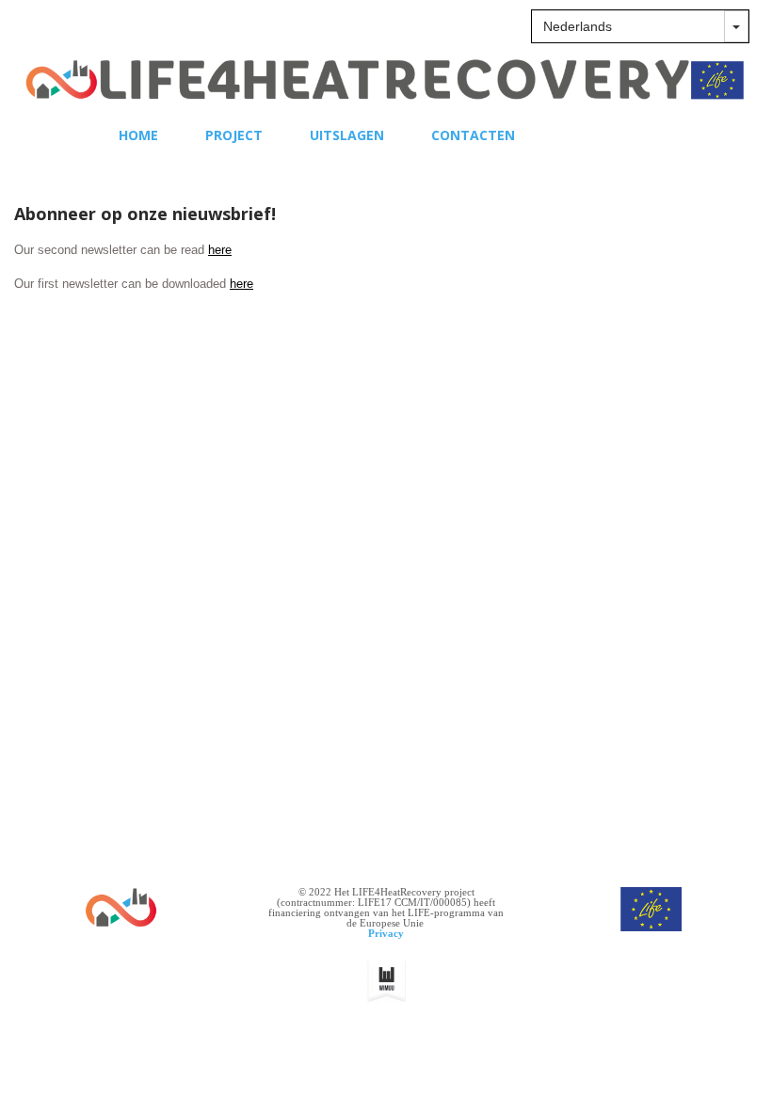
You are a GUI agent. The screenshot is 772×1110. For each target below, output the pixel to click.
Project (234, 135)
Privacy (386, 933)
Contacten (473, 135)
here (220, 250)
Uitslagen (347, 135)
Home (138, 135)
